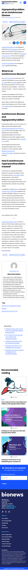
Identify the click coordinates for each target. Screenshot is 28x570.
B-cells (4, 82)
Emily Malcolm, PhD (10, 17)
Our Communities (6, 520)
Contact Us (5, 527)
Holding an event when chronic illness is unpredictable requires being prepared (14, 330)
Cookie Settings (6, 546)
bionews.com (10, 505)
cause (3, 65)
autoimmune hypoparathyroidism (11, 306)
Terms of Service (6, 543)
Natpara (15, 189)
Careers (4, 525)
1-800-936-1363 (10, 508)
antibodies (14, 82)
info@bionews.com (10, 506)
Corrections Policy (7, 537)
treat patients (17, 175)
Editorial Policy (6, 539)
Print (5, 22)
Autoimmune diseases (8, 63)
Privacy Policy (5, 541)
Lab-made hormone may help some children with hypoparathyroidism (14, 337)
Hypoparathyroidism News (9, 222)
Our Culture (5, 518)
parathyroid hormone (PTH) (10, 311)
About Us (4, 515)
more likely (6, 106)
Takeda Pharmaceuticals (9, 191)
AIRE (6, 139)
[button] (20, 2)
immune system (9, 78)
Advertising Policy (7, 534)
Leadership (5, 523)
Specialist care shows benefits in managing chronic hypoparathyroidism (14, 352)
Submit (4, 484)
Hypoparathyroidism (7, 47)
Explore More (5, 531)
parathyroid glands (13, 49)
